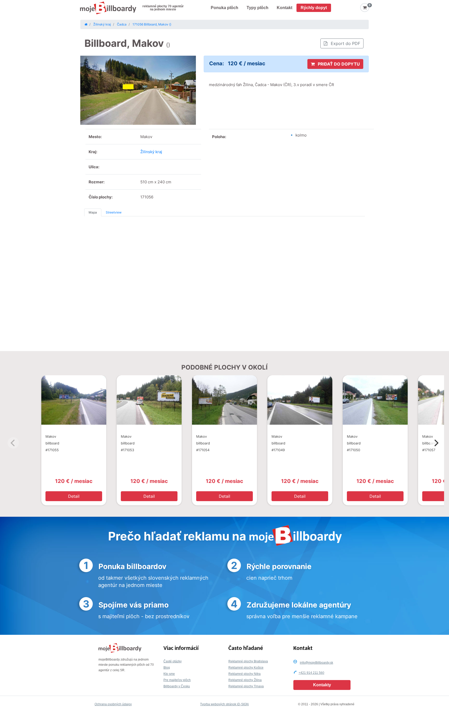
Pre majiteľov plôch (177, 680)
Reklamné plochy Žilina (245, 680)
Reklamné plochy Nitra (244, 674)
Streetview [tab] (114, 212)
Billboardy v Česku (176, 686)
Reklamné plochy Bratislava (248, 661)
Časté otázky (172, 661)
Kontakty (322, 685)
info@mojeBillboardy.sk (316, 662)
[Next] (435, 443)
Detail (74, 496)
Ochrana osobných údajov (113, 704)
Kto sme (169, 674)
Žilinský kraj (151, 151)
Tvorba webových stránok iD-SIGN (224, 704)
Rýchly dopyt (314, 7)
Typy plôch (257, 7)
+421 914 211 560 (311, 673)
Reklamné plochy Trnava (246, 686)
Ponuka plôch (224, 7)
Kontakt (284, 7)
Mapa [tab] (93, 212)
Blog (166, 667)
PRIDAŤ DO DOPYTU (338, 64)
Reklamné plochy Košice (245, 667)
